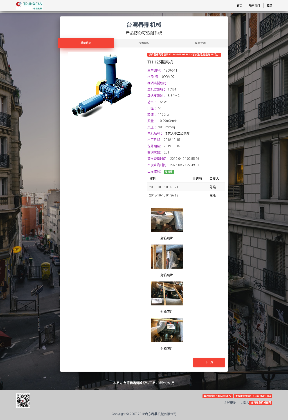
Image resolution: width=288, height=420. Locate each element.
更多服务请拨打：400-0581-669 (253, 396)
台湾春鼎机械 (132, 383)
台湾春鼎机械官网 (260, 402)
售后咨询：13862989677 (218, 396)
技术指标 (144, 43)
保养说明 (200, 43)
